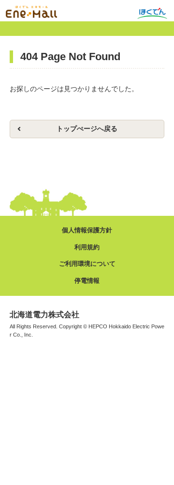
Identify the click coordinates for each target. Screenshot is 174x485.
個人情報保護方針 (87, 230)
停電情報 (87, 280)
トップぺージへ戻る (87, 128)
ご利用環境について (87, 263)
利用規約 (87, 247)
